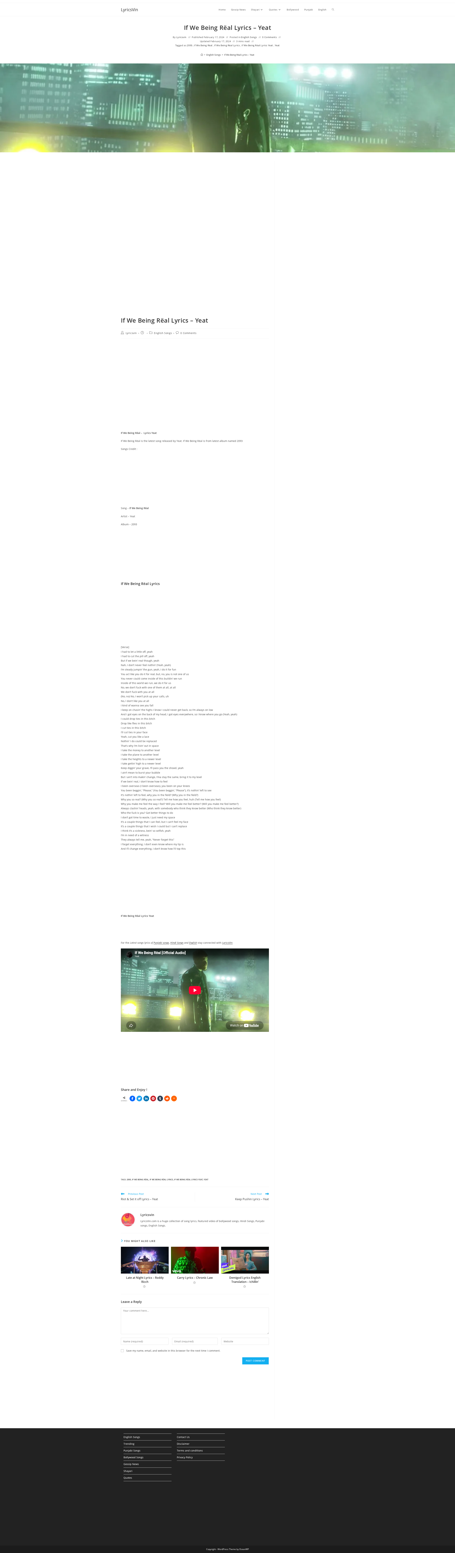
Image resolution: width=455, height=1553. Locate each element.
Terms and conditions (190, 1450)
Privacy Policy (185, 1457)
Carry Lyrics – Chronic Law (195, 1278)
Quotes (128, 1477)
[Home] (202, 54)
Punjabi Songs (132, 1450)
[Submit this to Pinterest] (153, 1098)
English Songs (249, 37)
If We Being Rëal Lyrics (227, 45)
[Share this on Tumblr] (160, 1098)
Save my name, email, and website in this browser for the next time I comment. (173, 1350)
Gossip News (131, 1464)
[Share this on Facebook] (132, 1098)
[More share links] (174, 1098)
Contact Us (183, 1437)
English (193, 942)
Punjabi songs (161, 942)
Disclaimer (183, 1443)
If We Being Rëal (203, 45)
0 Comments (269, 37)
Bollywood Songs (133, 1457)
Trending (129, 1443)
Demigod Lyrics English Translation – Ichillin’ (245, 1280)
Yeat (277, 45)
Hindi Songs (176, 942)
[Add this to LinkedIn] (146, 1098)
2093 (189, 45)
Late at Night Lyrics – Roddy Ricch (145, 1280)
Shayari (128, 1471)
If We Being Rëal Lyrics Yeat (257, 45)
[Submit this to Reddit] (167, 1098)
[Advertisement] (307, 190)
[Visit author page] (128, 1219)
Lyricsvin (181, 37)
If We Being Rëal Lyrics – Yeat (239, 54)
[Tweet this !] (139, 1098)
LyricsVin (129, 9)
